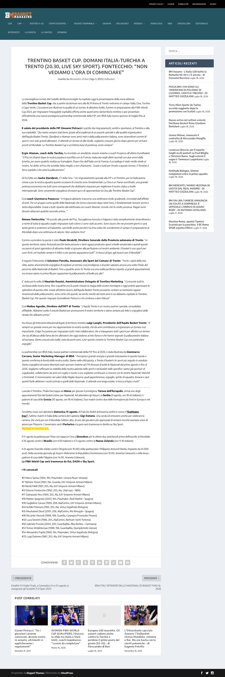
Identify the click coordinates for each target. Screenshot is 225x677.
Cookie (171, 4)
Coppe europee (57, 23)
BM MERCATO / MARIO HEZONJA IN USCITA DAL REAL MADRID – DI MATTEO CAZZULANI (189, 188)
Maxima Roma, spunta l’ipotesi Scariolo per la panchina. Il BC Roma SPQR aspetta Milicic (189, 224)
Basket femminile (84, 23)
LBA (10, 23)
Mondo (138, 23)
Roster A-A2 (37, 23)
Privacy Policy (156, 4)
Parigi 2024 (156, 23)
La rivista (30, 32)
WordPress (67, 673)
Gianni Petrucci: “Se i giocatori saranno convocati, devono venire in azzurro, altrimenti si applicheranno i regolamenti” (30, 638)
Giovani (106, 23)
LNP (19, 23)
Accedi (213, 4)
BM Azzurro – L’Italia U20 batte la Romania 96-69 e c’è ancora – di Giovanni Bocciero (188, 74)
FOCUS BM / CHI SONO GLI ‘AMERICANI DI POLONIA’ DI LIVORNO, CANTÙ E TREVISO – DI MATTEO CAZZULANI (188, 91)
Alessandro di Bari (79, 78)
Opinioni (62, 32)
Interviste (14, 32)
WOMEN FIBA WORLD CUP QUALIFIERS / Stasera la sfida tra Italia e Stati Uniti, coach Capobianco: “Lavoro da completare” (67, 637)
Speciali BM (184, 23)
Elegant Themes (35, 673)
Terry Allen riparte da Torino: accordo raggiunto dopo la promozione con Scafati (185, 108)
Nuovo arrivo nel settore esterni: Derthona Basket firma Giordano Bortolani (187, 123)
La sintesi (46, 32)
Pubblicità (183, 4)
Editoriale (202, 23)
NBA (170, 23)
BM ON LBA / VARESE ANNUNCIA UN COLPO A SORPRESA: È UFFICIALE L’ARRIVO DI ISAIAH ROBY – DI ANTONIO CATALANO (188, 205)
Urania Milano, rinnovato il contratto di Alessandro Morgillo (187, 137)
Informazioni (199, 4)
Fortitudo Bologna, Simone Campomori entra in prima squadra (188, 172)
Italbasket (122, 23)
